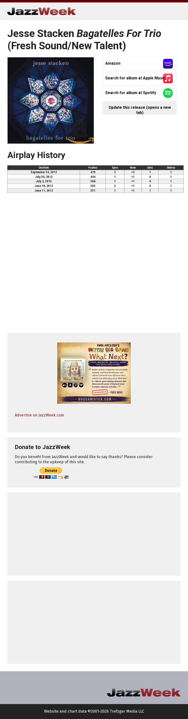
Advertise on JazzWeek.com (39, 415)
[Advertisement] (94, 534)
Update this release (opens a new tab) (140, 110)
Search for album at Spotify (130, 92)
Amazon (112, 63)
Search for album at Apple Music (135, 78)
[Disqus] (94, 265)
